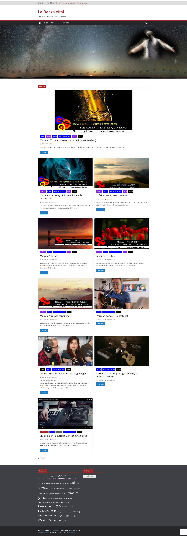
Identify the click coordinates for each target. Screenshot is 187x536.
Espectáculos (44, 432)
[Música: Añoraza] (65, 233)
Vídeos (80, 136)
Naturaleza (44, 502)
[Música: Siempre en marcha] (121, 173)
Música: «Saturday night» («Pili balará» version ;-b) (61, 197)
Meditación (60, 498)
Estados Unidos (50, 488)
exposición (64, 488)
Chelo (77, 476)
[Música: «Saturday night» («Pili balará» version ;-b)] (65, 173)
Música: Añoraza (49, 255)
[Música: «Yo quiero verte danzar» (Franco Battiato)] (93, 111)
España (54, 483)
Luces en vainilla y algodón (63, 3)
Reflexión (58, 432)
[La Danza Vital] (40, 23)
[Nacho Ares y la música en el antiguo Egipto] (65, 351)
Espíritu (48, 136)
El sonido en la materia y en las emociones (63, 435)
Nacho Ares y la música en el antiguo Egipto (64, 373)
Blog (46, 23)
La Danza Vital (51, 11)
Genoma (76, 488)
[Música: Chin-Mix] (121, 233)
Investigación (55, 493)
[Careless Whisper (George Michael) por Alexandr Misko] (121, 351)
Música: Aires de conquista (55, 315)
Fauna (71, 488)
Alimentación (42, 476)
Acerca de (54, 23)
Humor (47, 493)
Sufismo (64, 516)
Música (55, 136)
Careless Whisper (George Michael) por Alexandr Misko (117, 375)
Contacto (65, 23)
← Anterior (42, 458)
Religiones (61, 512)
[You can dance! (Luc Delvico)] (121, 293)
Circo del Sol (52, 479)
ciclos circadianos (43, 479)
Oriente (58, 502)
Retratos (68, 512)
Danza (42, 136)
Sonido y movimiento (65, 136)
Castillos (72, 476)
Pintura (68, 506)
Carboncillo (63, 476)
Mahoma (48, 498)
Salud (76, 512)
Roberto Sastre (54, 144)
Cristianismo (62, 479)
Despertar (41, 483)
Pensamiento (50, 506)
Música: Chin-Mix (105, 255)
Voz (54, 520)
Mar (54, 498)
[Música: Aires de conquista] (65, 293)
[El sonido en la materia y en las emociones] (65, 413)
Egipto (42, 369)
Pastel (65, 502)
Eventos (58, 488)
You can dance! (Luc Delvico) (112, 315)
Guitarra (41, 493)
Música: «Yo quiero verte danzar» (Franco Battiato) (68, 140)
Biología (56, 476)
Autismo (49, 476)
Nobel (53, 502)
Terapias (72, 516)
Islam (62, 493)
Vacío (74, 136)
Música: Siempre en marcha (111, 195)
